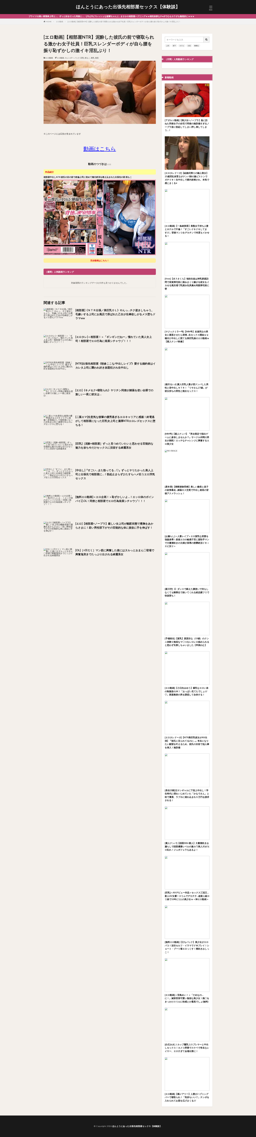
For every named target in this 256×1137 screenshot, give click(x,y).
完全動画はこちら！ (99, 260)
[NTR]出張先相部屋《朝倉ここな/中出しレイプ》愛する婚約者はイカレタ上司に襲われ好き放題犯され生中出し (115, 365)
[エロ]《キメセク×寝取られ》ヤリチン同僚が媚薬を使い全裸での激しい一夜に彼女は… (114, 392)
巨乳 (82, 58)
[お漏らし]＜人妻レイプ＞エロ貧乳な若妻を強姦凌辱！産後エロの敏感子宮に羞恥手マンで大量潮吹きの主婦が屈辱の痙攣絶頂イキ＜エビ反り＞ (187, 541)
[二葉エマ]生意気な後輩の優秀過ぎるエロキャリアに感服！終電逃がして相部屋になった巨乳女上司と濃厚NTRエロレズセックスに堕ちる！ (115, 420)
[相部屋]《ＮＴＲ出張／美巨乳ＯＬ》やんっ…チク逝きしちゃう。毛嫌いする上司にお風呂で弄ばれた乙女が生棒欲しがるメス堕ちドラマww (115, 314)
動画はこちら (99, 148)
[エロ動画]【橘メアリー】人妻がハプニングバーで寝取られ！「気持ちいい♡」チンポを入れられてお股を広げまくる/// (187, 1097)
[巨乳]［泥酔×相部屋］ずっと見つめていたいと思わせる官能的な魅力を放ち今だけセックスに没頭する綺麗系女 (114, 445)
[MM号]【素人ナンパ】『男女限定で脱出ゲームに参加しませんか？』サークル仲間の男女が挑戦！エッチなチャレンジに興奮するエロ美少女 (187, 438)
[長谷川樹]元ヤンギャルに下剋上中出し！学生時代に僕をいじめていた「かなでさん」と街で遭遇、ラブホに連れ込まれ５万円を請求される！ (187, 795)
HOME (49, 21)
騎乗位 (196, 46)
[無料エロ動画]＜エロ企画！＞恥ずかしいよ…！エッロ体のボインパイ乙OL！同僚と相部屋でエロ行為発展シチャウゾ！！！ (114, 498)
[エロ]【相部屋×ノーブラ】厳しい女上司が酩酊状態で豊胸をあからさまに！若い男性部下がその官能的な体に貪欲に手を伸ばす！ (114, 525)
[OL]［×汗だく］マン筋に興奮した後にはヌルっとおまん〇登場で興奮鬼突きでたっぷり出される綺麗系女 (114, 552)
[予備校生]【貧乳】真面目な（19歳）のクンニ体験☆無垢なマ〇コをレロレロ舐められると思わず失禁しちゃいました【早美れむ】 (187, 641)
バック (77, 58)
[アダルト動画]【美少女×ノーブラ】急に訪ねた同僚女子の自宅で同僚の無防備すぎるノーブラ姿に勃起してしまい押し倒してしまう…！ (187, 125)
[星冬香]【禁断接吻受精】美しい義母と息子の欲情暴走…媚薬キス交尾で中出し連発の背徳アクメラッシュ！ (187, 490)
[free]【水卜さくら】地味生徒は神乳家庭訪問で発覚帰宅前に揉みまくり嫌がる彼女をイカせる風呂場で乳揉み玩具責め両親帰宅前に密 (187, 283)
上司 (167, 46)
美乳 (92, 58)
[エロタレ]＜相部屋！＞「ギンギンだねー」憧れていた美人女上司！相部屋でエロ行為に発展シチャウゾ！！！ (113, 338)
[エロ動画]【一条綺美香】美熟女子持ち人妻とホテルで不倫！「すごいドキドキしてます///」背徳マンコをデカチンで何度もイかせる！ (187, 230)
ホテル (182, 46)
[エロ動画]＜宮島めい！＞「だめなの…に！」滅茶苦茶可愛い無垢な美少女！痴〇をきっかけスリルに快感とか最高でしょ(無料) (187, 998)
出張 (189, 46)
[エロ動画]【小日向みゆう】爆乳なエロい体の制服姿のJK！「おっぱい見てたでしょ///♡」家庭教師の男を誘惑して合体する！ (186, 691)
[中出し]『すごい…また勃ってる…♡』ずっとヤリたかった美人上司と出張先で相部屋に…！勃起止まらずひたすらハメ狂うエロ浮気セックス (115, 474)
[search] (206, 40)
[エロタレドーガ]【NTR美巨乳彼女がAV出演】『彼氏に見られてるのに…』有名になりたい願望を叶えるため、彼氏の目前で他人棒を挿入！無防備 (187, 742)
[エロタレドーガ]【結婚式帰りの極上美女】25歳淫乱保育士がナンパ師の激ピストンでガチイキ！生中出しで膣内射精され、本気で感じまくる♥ (187, 178)
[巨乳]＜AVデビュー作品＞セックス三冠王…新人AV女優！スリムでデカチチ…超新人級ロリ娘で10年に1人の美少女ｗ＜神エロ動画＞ (187, 896)
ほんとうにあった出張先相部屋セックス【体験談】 (128, 6)
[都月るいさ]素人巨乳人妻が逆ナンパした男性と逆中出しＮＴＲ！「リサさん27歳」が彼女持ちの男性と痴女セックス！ (186, 387)
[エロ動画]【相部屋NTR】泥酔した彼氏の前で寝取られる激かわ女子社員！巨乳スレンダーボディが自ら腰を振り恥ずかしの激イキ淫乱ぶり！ (124, 21)
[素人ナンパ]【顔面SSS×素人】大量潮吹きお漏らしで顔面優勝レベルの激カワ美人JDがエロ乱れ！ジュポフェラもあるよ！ (187, 846)
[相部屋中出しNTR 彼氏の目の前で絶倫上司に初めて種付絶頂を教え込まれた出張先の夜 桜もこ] (100, 254)
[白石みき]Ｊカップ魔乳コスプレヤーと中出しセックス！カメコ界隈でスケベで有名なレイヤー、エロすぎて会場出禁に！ (187, 1047)
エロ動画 (59, 21)
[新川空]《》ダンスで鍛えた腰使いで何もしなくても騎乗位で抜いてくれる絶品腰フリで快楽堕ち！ (187, 592)
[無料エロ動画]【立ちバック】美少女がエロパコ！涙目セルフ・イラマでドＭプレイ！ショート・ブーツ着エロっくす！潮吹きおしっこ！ (187, 947)
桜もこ (87, 58)
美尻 (97, 58)
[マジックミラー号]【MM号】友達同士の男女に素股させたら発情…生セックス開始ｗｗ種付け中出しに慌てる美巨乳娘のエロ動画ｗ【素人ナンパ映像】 (187, 336)
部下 (174, 46)
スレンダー (69, 58)
